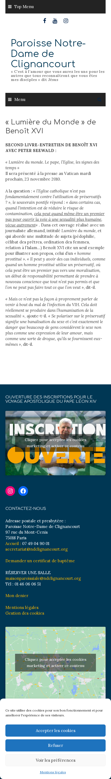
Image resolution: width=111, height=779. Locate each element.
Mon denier (16, 595)
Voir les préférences (55, 760)
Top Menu (24, 6)
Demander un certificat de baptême (40, 560)
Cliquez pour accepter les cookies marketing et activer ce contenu (55, 442)
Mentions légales (53, 772)
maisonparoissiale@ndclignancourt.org (43, 578)
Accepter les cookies (55, 730)
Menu (19, 99)
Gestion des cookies (24, 613)
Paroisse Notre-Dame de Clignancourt (48, 53)
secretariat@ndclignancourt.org (36, 549)
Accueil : (13, 543)
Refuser (55, 745)
